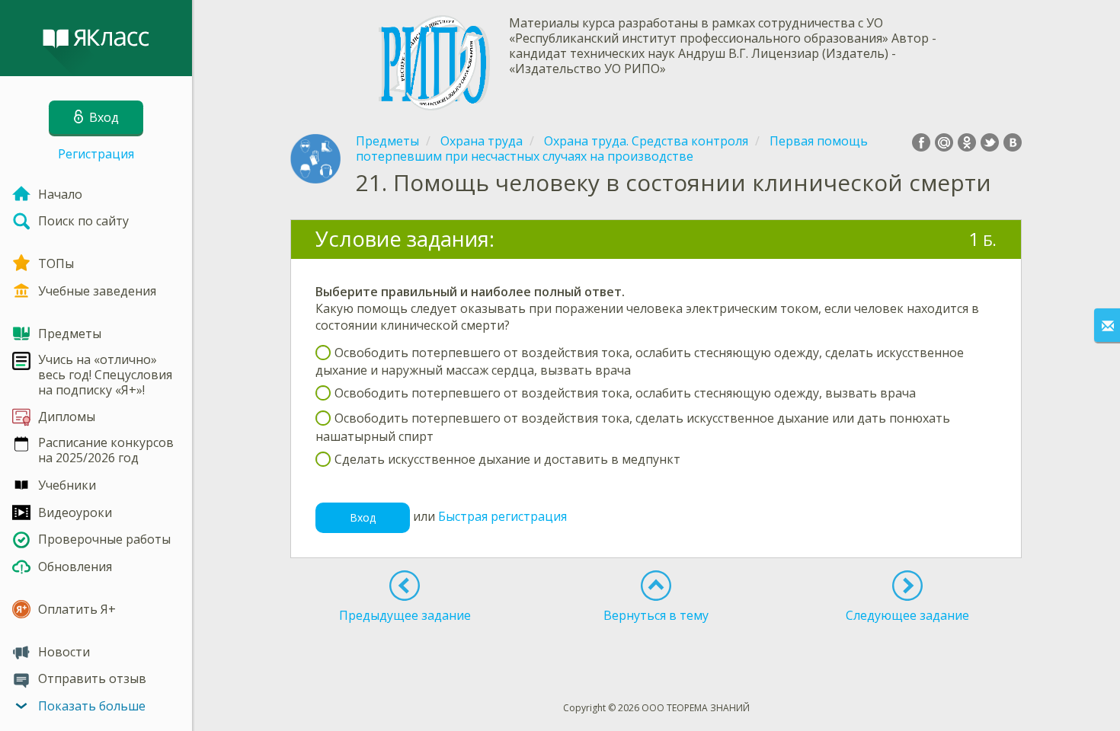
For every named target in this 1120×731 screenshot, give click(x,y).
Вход (363, 517)
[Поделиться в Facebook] (921, 142)
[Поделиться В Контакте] (1012, 142)
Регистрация (96, 153)
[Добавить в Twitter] (990, 142)
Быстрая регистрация (502, 516)
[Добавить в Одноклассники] (967, 142)
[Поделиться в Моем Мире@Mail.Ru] (944, 142)
